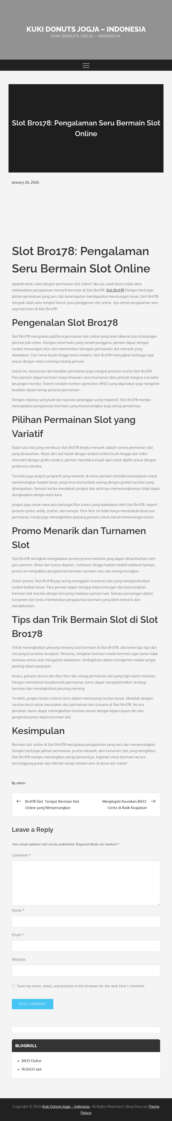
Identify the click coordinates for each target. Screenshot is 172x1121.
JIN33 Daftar (32, 1061)
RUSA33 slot (32, 1069)
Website (19, 959)
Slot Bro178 (115, 290)
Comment (21, 855)
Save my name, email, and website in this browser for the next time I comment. (81, 986)
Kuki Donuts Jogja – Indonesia (86, 29)
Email (18, 935)
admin (20, 783)
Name (18, 910)
